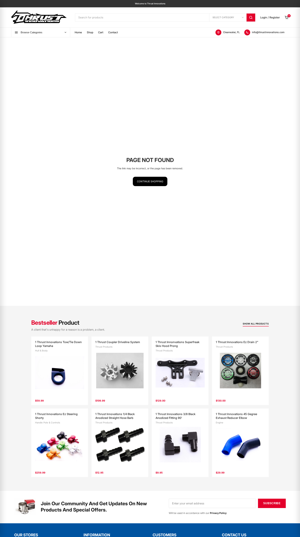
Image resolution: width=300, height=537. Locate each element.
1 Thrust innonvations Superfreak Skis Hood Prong (177, 344)
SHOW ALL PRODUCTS (256, 324)
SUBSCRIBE (272, 503)
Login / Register (270, 17)
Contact (113, 32)
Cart (100, 32)
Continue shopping (150, 181)
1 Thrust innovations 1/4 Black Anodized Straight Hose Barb (115, 416)
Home (78, 32)
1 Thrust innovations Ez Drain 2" (237, 342)
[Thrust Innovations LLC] (39, 17)
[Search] (251, 18)
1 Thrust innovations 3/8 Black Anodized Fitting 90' (175, 416)
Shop (90, 32)
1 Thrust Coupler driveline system (117, 342)
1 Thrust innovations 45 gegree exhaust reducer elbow (236, 416)
